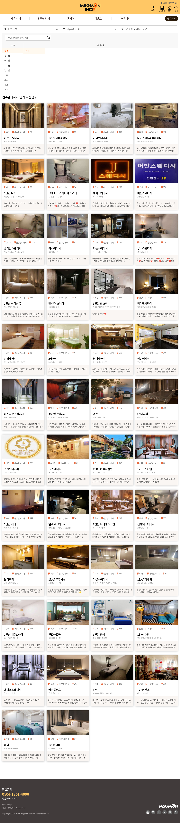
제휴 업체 (16, 18)
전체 (6, 50)
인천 (6, 75)
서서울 (7, 65)
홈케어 (70, 18)
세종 (6, 85)
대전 (6, 80)
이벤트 (98, 18)
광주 (6, 90)
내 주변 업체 (43, 18)
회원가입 (164, 3)
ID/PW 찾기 (173, 3)
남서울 (7, 70)
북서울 (7, 60)
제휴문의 (171, 18)
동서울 (7, 55)
